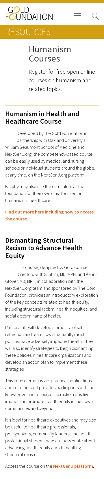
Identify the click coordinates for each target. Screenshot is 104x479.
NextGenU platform (73, 466)
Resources (28, 31)
